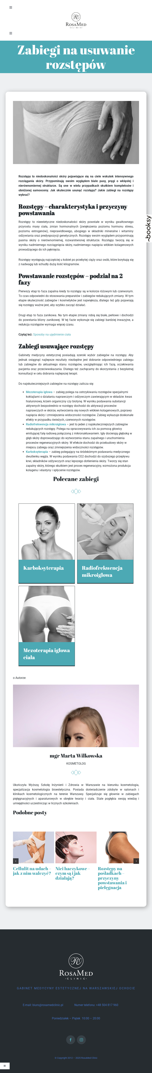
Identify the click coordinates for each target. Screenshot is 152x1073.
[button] (16, 861)
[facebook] (70, 1039)
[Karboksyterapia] (47, 506)
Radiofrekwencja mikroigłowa (46, 424)
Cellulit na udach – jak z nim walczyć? (32, 871)
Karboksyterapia (37, 452)
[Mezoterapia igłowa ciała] (47, 588)
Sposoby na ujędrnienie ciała (52, 334)
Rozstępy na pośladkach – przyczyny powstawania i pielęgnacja (112, 878)
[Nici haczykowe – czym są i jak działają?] (76, 833)
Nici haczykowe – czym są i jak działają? (72, 873)
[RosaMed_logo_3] (76, 12)
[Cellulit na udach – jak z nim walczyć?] (33, 833)
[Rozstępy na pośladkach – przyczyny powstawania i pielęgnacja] (118, 833)
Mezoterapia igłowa (39, 392)
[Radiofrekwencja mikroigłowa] (105, 506)
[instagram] (81, 1039)
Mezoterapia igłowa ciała (46, 654)
